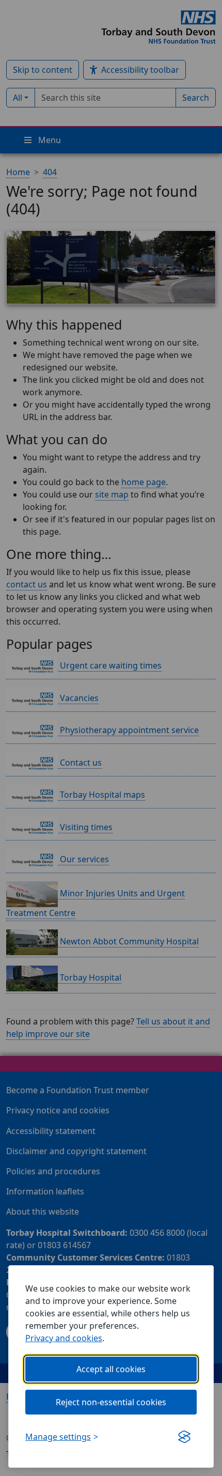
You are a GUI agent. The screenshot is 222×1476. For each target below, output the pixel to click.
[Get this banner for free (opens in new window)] (184, 1436)
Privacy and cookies (63, 1338)
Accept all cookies (111, 1369)
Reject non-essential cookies (111, 1402)
